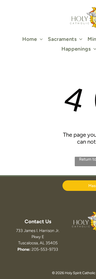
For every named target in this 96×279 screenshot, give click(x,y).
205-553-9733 (44, 249)
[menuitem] (32, 39)
